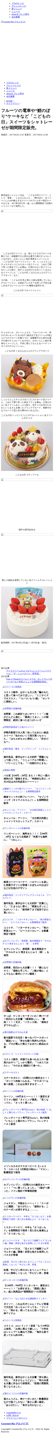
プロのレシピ (18, 3)
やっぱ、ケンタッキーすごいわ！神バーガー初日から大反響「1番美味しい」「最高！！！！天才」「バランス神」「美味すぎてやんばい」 (26, 1021)
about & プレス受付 (20, 14)
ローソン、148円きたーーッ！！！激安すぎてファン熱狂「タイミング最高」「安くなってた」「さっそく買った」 (27, 1099)
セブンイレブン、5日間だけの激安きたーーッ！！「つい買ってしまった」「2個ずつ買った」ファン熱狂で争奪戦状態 (27, 1187)
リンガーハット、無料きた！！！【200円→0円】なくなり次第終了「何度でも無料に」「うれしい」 (25, 836)
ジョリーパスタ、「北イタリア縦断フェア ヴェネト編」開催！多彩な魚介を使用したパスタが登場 (26, 1251)
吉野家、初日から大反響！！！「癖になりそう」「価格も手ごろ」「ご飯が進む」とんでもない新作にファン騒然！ (26, 970)
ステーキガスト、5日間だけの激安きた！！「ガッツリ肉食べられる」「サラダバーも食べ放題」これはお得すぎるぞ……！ (27, 1081)
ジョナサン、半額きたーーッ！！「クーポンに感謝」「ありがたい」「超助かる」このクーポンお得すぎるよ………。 (26, 1206)
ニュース (16, 11)
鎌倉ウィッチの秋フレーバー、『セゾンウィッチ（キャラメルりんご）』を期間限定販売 (26, 800)
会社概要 (16, 17)
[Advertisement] (27, 52)
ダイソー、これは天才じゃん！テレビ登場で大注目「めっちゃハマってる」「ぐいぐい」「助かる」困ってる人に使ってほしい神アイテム (26, 1309)
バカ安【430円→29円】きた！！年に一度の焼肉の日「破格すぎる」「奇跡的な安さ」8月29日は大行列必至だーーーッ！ (27, 778)
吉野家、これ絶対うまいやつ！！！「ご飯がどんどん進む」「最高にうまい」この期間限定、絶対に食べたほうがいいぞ (26, 717)
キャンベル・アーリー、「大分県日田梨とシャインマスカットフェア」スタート (26, 820)
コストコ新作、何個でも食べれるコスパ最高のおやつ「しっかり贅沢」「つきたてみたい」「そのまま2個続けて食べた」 (26, 1062)
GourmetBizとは (13, 1412)
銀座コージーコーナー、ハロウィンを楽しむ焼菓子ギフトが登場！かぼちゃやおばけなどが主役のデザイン (26, 885)
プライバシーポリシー (16, 1418)
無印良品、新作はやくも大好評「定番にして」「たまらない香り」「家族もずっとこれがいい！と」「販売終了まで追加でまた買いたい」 (26, 908)
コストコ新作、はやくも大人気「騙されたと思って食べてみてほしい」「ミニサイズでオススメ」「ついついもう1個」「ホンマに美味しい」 (27, 697)
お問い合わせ (12, 1415)
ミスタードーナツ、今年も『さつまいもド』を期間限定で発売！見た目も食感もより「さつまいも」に (26, 1230)
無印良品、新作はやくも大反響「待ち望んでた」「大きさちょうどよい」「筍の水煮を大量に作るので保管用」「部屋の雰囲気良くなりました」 (26, 1382)
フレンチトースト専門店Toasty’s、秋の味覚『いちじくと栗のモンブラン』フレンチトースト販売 (27, 1121)
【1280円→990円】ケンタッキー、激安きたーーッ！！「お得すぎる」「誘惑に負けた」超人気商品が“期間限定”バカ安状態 (27, 1288)
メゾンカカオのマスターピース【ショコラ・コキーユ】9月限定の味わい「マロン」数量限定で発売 (27, 1169)
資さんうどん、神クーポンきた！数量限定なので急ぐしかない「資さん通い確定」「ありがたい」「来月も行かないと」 (26, 1402)
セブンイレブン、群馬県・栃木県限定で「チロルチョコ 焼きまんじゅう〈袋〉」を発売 (26, 952)
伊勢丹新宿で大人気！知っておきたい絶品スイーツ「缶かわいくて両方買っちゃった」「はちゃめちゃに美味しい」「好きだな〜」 (26, 737)
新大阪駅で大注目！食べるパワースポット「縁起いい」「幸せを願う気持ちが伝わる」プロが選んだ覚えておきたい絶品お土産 (26, 1042)
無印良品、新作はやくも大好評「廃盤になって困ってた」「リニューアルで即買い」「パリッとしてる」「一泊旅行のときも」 (26, 760)
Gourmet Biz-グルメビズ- (15, 1423)
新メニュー (17, 9)
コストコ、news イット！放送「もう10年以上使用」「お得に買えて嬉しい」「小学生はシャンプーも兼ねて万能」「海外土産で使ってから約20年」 (26, 1330)
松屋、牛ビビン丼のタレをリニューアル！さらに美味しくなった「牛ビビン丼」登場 (26, 1271)
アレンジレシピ (19, 6)
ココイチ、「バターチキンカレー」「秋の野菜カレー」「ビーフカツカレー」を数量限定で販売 (26, 930)
